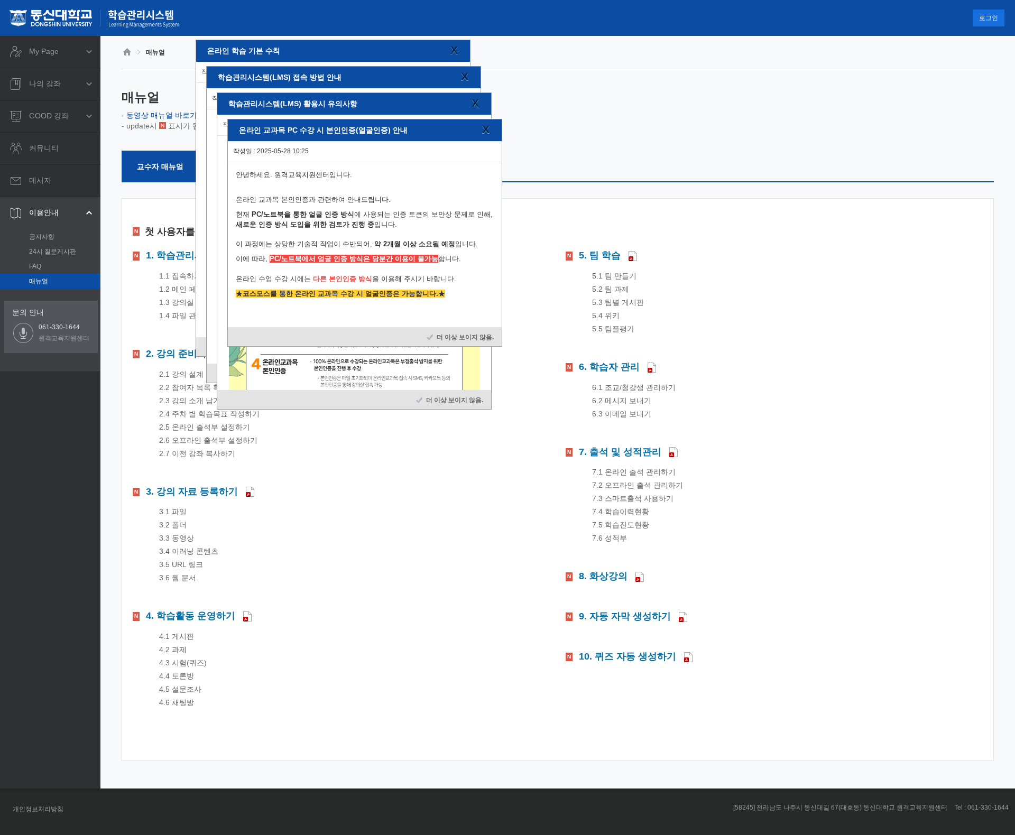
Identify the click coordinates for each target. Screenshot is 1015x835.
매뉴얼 (38, 281)
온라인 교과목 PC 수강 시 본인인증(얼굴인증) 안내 (323, 130)
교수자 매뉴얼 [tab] (160, 166)
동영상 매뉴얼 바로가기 (165, 115)
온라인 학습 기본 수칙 (243, 51)
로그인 (988, 18)
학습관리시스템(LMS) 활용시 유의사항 (292, 103)
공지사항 (41, 236)
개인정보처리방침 (38, 809)
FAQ (35, 266)
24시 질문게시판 (52, 251)
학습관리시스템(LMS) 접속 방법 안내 (280, 77)
